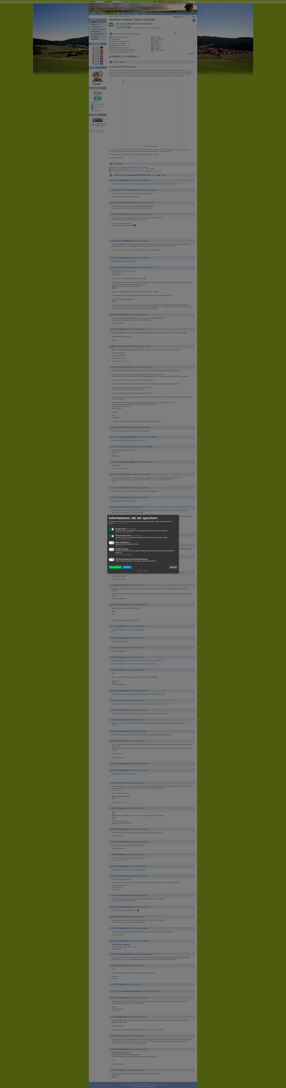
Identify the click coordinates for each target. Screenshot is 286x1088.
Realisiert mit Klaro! (143, 570)
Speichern (127, 567)
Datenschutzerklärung (120, 523)
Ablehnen (173, 567)
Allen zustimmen (115, 567)
